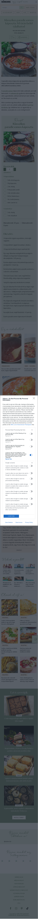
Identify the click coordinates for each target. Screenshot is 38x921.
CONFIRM (11, 516)
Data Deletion (9, 522)
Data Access (19, 522)
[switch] (31, 434)
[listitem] (19, 430)
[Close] (34, 398)
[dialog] (19, 460)
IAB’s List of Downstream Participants (21, 424)
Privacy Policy (29, 522)
